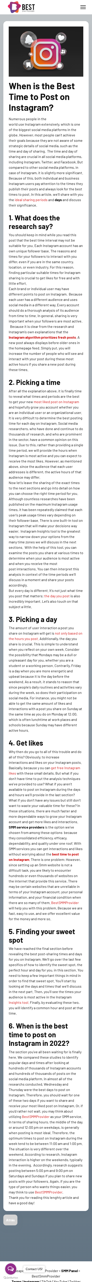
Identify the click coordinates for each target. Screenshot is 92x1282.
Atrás (10, 1220)
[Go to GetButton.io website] (11, 1277)
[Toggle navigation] (83, 7)
